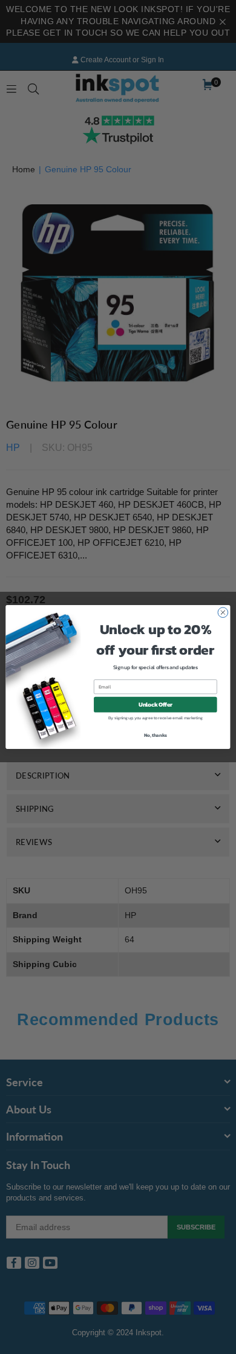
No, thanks (155, 735)
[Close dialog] (223, 612)
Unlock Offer (155, 705)
